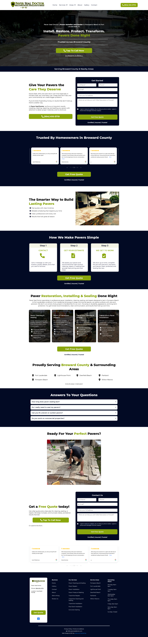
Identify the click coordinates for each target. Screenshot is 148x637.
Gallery (54, 586)
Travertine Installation (75, 603)
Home (54, 583)
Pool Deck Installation (75, 606)
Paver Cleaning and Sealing (77, 583)
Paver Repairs (73, 586)
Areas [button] (71, 5)
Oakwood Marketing (80, 633)
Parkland (93, 595)
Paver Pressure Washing (76, 592)
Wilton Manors (94, 599)
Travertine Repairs (74, 595)
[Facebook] (38, 618)
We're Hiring (56, 595)
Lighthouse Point (95, 589)
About (54, 592)
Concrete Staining (74, 610)
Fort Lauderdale (95, 586)
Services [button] (62, 5)
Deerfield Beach (95, 592)
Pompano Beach (95, 583)
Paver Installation (74, 589)
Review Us (55, 599)
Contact (54, 589)
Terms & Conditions (78, 629)
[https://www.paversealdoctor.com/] (27, 5)
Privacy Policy (68, 629)
